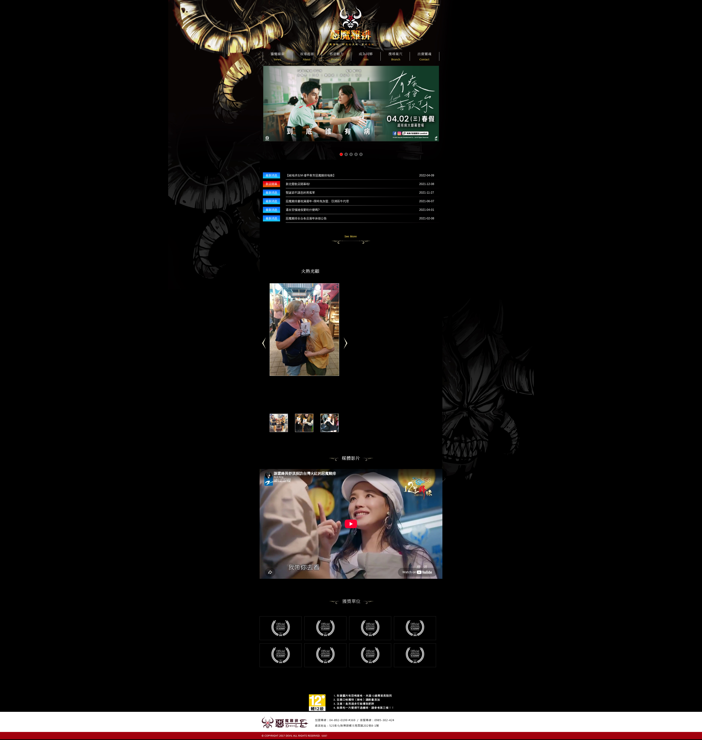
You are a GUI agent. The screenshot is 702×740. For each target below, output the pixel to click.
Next (347, 345)
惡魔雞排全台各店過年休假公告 (306, 218)
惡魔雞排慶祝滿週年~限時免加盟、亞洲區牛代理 (317, 201)
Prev (265, 345)
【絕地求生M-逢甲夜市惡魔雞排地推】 (311, 175)
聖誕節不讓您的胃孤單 (300, 192)
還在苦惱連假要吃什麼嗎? (303, 209)
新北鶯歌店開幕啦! (298, 184)
